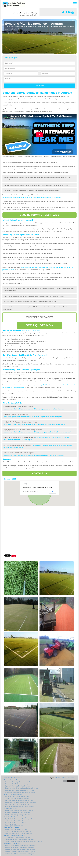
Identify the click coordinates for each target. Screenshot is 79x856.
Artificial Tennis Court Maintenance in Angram (20, 852)
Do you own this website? (30, 491)
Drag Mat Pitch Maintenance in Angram (18, 784)
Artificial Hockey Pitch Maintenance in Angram (20, 849)
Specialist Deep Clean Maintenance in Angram (20, 790)
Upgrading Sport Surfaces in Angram (17, 804)
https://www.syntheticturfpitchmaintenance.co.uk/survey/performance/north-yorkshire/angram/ (34, 424)
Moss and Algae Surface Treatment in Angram (20, 792)
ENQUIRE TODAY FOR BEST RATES (39, 215)
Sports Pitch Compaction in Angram (16, 829)
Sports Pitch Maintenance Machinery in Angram (20, 819)
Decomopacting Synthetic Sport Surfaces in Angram (22, 788)
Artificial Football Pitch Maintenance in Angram (20, 845)
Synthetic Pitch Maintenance (13, 778)
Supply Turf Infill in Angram (14, 825)
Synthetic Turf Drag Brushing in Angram (18, 786)
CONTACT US (39, 473)
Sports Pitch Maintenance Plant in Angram (19, 823)
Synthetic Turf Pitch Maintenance (64, 778)
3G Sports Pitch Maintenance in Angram (18, 837)
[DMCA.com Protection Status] (69, 781)
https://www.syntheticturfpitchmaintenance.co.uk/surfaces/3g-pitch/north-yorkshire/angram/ (31, 197)
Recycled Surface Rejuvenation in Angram (19, 800)
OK (53, 492)
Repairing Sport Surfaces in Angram (17, 796)
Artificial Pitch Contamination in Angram (18, 831)
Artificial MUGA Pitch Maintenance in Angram (19, 854)
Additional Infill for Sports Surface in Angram (19, 806)
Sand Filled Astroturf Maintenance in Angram (19, 839)
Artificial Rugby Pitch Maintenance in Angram (19, 847)
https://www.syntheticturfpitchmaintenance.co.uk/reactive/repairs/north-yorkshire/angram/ (33, 416)
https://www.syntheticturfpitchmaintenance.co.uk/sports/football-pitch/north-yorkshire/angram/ (34, 455)
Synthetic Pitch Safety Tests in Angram (17, 812)
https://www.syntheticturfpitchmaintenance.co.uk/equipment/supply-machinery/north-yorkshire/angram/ (37, 432)
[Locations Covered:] (3, 3)
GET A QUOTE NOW (39, 325)
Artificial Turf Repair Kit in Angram (16, 821)
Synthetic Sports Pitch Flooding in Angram (19, 833)
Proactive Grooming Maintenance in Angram (19, 782)
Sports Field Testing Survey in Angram (17, 815)
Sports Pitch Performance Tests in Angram (19, 810)
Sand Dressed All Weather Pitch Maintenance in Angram (23, 841)
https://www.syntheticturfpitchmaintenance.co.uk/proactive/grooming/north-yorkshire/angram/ (34, 409)
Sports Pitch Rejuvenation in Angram (17, 798)
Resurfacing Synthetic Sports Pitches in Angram (20, 802)
